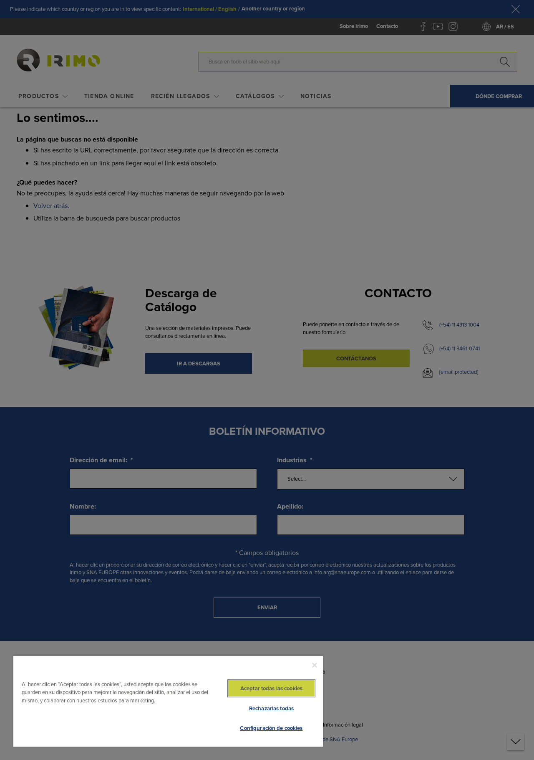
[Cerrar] (314, 665)
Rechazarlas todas (271, 708)
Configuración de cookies (271, 728)
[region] (168, 701)
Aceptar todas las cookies (271, 688)
